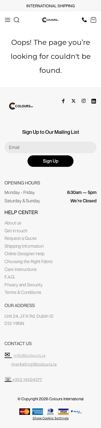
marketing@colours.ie (34, 364)
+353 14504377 (27, 379)
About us (12, 223)
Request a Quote (20, 238)
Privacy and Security (23, 284)
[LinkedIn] (94, 101)
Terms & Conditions (22, 292)
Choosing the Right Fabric (28, 261)
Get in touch (15, 230)
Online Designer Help (24, 253)
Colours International (66, 398)
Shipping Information (23, 246)
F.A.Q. (9, 277)
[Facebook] (63, 101)
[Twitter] (73, 101)
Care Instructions (20, 269)
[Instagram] (83, 101)
